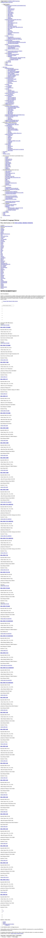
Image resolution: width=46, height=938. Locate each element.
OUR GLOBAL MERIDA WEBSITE (23, 223)
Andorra (2, 228)
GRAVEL (7, 88)
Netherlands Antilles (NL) (5, 264)
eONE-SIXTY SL (11, 8)
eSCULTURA (10, 16)
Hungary (2, 246)
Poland (1, 270)
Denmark (2, 240)
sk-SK (4, 213)
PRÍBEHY (10, 56)
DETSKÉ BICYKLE (9, 95)
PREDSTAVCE (11, 127)
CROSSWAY (10, 94)
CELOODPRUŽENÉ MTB (13, 69)
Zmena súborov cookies (11, 935)
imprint (4, 922)
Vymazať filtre (5, 301)
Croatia (1, 238)
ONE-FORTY (10, 23)
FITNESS (7, 84)
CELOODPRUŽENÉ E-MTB (13, 107)
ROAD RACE (10, 80)
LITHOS (9, 6)
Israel (1, 251)
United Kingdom (3, 286)
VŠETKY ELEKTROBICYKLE (11, 121)
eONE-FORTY (11, 13)
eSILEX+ (9, 118)
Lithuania (2, 256)
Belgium (2, 232)
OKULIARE (10, 150)
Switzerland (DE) (3, 281)
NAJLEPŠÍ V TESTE (12, 55)
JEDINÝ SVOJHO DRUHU (13, 54)
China (1, 234)
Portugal (2, 271)
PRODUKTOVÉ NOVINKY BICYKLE (13, 19)
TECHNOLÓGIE (8, 40)
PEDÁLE (9, 132)
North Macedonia (3, 267)
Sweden (2, 280)
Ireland (1, 250)
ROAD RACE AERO (12, 79)
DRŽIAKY (10, 137)
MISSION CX (10, 87)
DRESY (9, 145)
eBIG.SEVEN (10, 112)
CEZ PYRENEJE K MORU (15, 58)
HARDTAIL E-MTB (12, 108)
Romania (2, 272)
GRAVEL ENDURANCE (13, 92)
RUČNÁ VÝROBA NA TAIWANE (15, 39)
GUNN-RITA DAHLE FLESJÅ (14, 46)
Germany (2, 245)
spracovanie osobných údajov (8, 924)
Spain (1, 279)
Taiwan (1, 283)
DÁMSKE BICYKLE (9, 100)
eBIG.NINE (10, 14)
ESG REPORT (10, 36)
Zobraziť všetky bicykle (13, 301)
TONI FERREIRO (11, 47)
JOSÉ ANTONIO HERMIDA (13, 45)
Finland (1, 243)
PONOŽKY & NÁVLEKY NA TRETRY (16, 149)
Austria (1, 231)
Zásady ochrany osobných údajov (17, 933)
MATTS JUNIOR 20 (12, 98)
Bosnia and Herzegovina (5, 233)
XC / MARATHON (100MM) (13, 71)
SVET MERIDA (8, 53)
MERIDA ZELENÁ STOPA (13, 48)
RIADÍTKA (10, 126)
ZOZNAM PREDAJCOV (13, 52)
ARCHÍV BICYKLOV (9, 102)
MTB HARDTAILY (12, 70)
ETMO (9, 7)
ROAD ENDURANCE (12, 81)
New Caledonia (3, 265)
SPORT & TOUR (11, 76)
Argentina (2, 229)
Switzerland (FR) (3, 282)
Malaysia (2, 258)
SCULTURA (10, 31)
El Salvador (2, 241)
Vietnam (2, 288)
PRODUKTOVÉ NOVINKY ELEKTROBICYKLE (15, 5)
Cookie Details (18, 935)
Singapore (2, 275)
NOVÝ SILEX (11, 34)
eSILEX (9, 17)
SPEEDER (10, 85)
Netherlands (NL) (3, 263)
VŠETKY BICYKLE (9, 104)
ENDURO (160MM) (12, 75)
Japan (1, 253)
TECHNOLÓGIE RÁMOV (13, 43)
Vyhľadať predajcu (8, 65)
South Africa (2, 278)
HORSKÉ (10, 96)
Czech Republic (3, 239)
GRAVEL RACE (11, 91)
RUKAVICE (10, 148)
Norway (2, 268)
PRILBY (9, 147)
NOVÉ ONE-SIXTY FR (12, 22)
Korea (1, 254)
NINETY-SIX (10, 25)
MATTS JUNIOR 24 (12, 97)
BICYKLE (5, 67)
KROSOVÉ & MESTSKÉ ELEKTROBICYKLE (15, 114)
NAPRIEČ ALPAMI (14, 59)
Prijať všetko (3, 935)
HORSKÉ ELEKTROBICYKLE (11, 106)
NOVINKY (5, 151)
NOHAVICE (10, 146)
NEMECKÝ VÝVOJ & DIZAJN (14, 38)
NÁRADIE (10, 141)
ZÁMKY (9, 142)
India (1, 249)
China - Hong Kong (4, 236)
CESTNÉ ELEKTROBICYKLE (11, 115)
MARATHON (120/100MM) (13, 72)
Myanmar (2, 262)
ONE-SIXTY (10, 21)
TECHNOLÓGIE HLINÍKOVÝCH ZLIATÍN (17, 42)
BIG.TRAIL (10, 28)
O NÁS (6, 35)
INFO (6, 49)
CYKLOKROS (8, 86)
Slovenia (2, 277)
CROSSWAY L (11, 101)
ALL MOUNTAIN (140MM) (13, 74)
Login (6, 64)
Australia (2, 230)
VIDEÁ (9, 60)
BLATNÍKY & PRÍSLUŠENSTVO (15, 133)
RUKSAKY (10, 135)
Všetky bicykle (8, 61)
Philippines (2, 269)
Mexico (1, 259)
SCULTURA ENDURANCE (13, 32)
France (1, 244)
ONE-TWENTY (11, 20)
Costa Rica (2, 237)
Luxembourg (2, 257)
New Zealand (3, 266)
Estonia (1, 242)
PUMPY (9, 139)
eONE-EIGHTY (11, 9)
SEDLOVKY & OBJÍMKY (13, 130)
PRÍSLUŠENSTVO (9, 134)
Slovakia (2, 276)
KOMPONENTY (8, 125)
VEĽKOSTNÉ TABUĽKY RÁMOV (15, 51)
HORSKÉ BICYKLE (9, 68)
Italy (1, 252)
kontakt (4, 921)
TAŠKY (9, 136)
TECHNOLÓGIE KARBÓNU (14, 41)
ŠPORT (6, 44)
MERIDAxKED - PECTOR (13, 124)
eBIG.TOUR (10, 15)
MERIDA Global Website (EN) (6, 226)
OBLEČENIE (8, 144)
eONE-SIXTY (10, 12)
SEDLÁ (9, 131)
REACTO (10, 30)
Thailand (2, 284)
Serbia (1, 273)
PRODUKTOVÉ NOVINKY (11, 123)
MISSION (10, 33)
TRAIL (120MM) (11, 73)
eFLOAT (9, 10)
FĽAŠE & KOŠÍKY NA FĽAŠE (14, 140)
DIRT (9, 29)
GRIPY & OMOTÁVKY (12, 128)
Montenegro (2, 260)
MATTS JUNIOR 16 (12, 99)
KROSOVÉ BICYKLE (9, 93)
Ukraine (2, 285)
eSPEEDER (10, 18)
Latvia (1, 255)
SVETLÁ (9, 138)
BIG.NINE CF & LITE (12, 26)
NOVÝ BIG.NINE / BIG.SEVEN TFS (15, 27)
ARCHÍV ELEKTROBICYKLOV (12, 120)
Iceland (1, 247)
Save (16, 936)
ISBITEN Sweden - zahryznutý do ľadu (17, 57)
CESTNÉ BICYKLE (9, 78)
